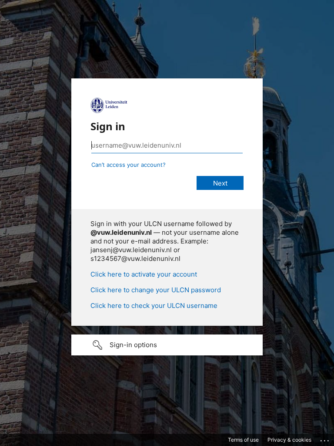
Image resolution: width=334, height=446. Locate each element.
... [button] (325, 438)
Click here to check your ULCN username (153, 305)
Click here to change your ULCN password (155, 290)
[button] (167, 344)
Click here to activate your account (143, 274)
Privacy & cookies (289, 439)
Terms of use (243, 439)
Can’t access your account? (128, 164)
